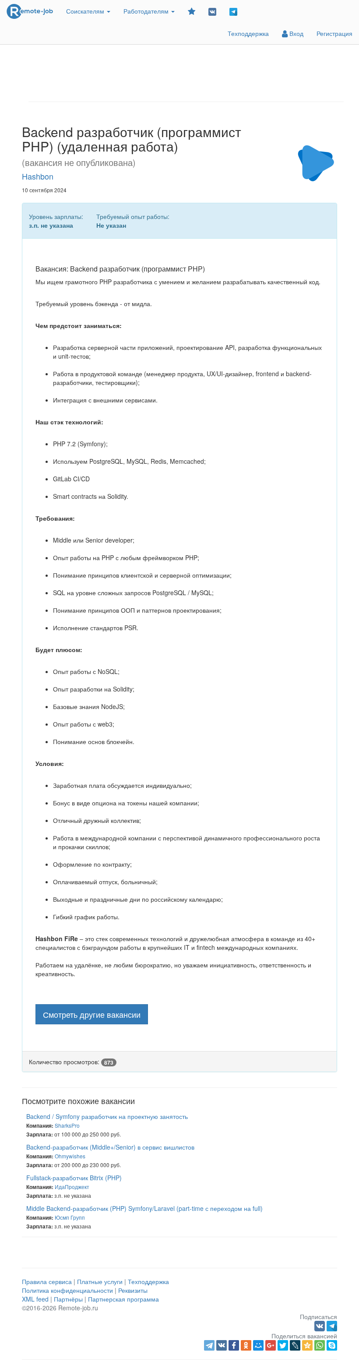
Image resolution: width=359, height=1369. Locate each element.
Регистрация (334, 33)
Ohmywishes (70, 1156)
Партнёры (68, 1299)
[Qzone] (307, 1345)
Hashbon (37, 176)
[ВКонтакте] (221, 1345)
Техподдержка (248, 33)
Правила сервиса (47, 1281)
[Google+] (270, 1345)
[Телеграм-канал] (233, 11)
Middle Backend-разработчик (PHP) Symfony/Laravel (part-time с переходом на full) (144, 1208)
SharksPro (67, 1125)
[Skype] (332, 1345)
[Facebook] (234, 1345)
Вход (295, 33)
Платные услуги (100, 1281)
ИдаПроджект (72, 1186)
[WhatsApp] (319, 1345)
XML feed (35, 1299)
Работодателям (146, 11)
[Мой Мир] (258, 1345)
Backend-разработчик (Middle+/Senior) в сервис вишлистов (110, 1147)
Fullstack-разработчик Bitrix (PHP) (74, 1177)
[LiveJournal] (295, 1345)
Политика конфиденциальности (67, 1290)
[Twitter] (283, 1345)
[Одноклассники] (246, 1345)
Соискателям (86, 11)
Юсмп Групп (70, 1217)
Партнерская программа (123, 1299)
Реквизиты (133, 1290)
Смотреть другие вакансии (92, 1014)
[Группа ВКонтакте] (212, 11)
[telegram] (209, 1345)
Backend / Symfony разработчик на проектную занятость (107, 1116)
